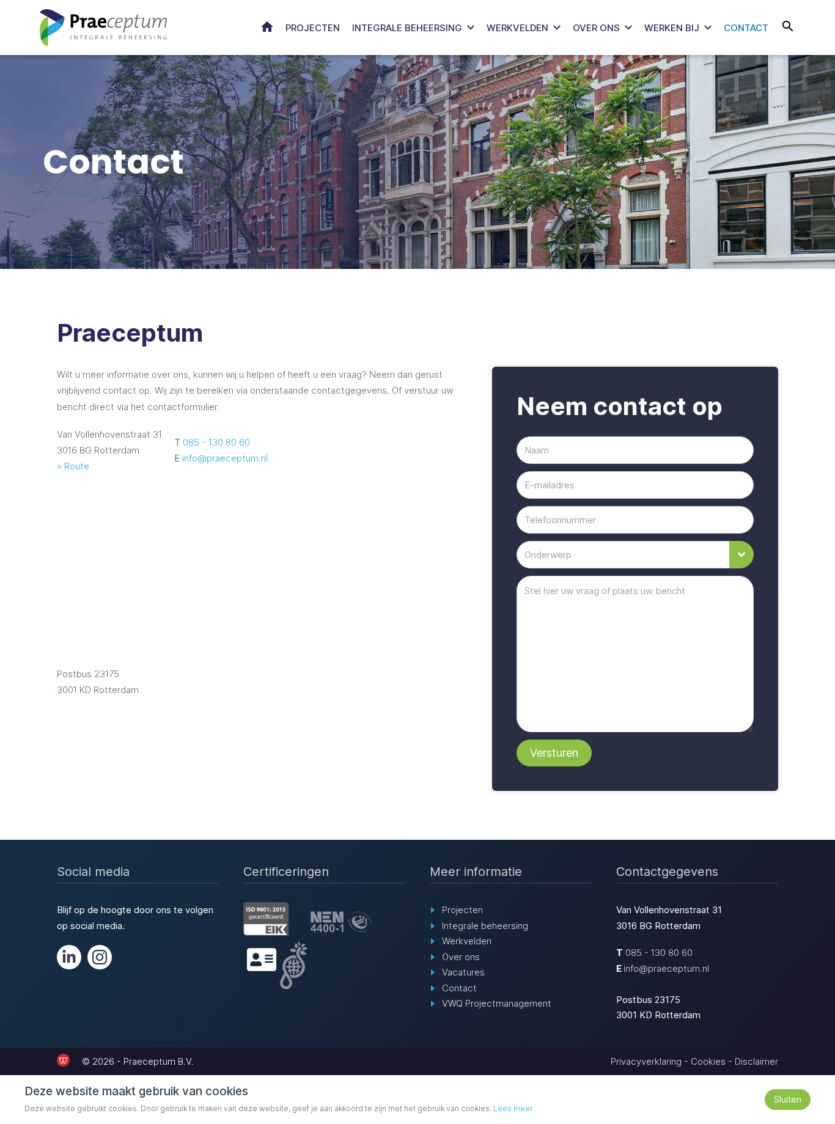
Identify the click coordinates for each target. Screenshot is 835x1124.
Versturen (554, 752)
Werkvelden (517, 28)
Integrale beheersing (407, 28)
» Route (73, 466)
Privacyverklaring (646, 1061)
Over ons (596, 28)
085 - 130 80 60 (216, 442)
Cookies (708, 1061)
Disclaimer (756, 1061)
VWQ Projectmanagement (496, 1003)
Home (267, 27)
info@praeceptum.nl (225, 458)
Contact (746, 28)
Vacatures (463, 972)
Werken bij (671, 28)
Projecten (312, 28)
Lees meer (512, 1108)
